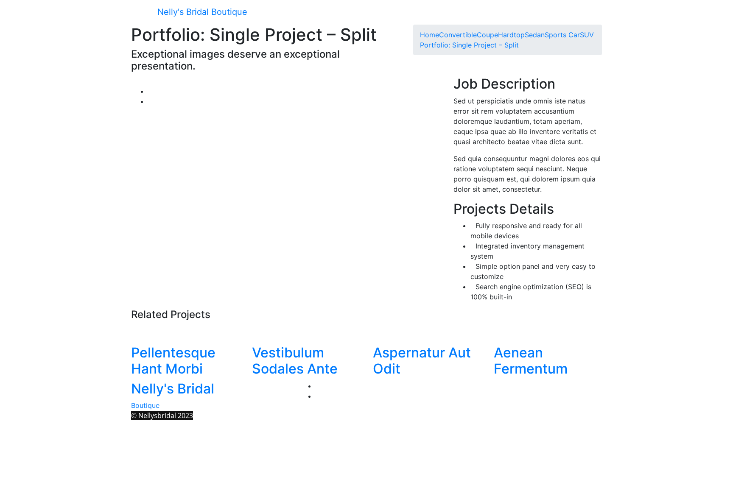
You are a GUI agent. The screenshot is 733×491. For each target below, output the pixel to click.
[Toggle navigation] (143, 12)
